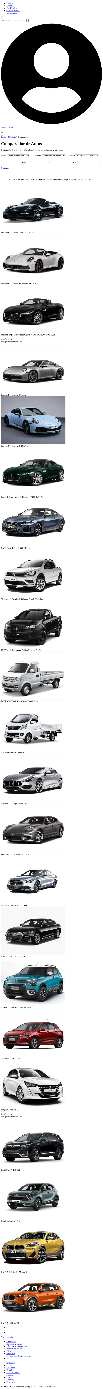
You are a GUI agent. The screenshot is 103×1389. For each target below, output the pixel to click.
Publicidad (10, 1353)
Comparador (11, 13)
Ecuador (10, 1370)
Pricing (9, 1351)
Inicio (3, 137)
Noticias (9, 6)
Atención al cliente (14, 1344)
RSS (8, 1358)
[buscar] (27, 20)
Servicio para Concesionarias (18, 1356)
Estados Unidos (13, 1372)
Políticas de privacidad (15, 1349)
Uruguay (10, 1380)
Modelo (38, 156)
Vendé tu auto (7, 127)
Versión (71, 156)
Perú (8, 1377)
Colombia (10, 1368)
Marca (3, 156)
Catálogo (10, 3)
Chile (8, 1365)
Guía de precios (13, 10)
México (9, 1375)
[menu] (2, 130)
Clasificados (11, 8)
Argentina (10, 1363)
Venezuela (10, 1382)
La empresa (11, 1341)
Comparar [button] (5, 168)
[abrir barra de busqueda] (2, 17)
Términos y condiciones (16, 1346)
